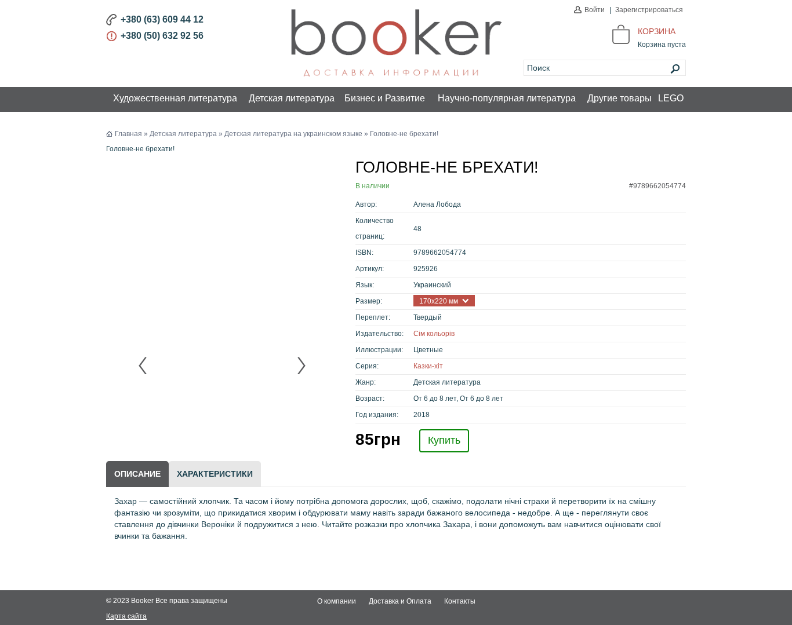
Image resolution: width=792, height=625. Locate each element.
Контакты (459, 601)
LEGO (671, 98)
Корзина (656, 31)
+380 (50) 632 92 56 (162, 36)
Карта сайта (126, 616)
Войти (594, 10)
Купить (444, 440)
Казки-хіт (428, 366)
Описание (137, 473)
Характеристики (215, 473)
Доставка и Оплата (400, 601)
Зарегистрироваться (649, 10)
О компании (336, 601)
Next (301, 365)
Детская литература (292, 98)
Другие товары (619, 98)
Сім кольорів (434, 334)
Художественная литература (175, 98)
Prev (143, 365)
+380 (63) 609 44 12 (162, 19)
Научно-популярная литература (507, 98)
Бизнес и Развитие (384, 98)
